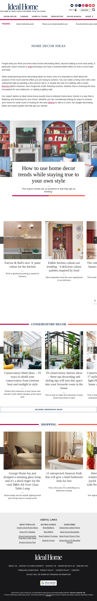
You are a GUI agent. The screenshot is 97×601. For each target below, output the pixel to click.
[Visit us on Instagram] (83, 5)
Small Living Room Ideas (27, 528)
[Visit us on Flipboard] (90, 5)
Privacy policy (47, 570)
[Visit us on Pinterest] (86, 5)
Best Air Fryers (48, 541)
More (88, 16)
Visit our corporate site (77, 593)
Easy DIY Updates (27, 532)
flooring (5, 86)
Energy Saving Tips (27, 542)
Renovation (57, 16)
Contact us (50, 566)
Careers (75, 570)
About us (13, 566)
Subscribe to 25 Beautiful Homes (69, 541)
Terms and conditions (28, 570)
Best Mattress (48, 528)
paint (30, 67)
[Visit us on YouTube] (93, 5)
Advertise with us (66, 566)
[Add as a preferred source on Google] (48, 583)
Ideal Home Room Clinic (69, 536)
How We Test (82, 566)
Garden (24, 16)
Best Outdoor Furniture (48, 536)
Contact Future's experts (31, 566)
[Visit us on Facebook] (76, 5)
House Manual (74, 16)
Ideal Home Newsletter (69, 532)
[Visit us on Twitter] (79, 5)
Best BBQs (48, 532)
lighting (51, 102)
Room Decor (10, 16)
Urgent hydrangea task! (25, 24)
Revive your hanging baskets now (55, 24)
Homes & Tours (39, 16)
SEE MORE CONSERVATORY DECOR (48, 409)
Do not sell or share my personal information (48, 574)
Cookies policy (63, 570)
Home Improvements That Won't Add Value (27, 537)
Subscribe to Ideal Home (69, 528)
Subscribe (84, 10)
